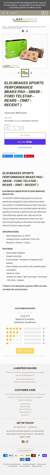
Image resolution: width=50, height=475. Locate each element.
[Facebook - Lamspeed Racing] (23, 31)
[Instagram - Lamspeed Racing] (27, 31)
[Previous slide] (19, 73)
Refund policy (41, 464)
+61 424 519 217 (19, 427)
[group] (25, 73)
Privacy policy (12, 466)
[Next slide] (31, 73)
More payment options (25, 147)
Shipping (18, 121)
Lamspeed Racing (14, 464)
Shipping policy (37, 466)
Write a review (25, 351)
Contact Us (32, 427)
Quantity (7, 124)
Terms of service (24, 466)
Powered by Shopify (28, 464)
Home (4, 27)
